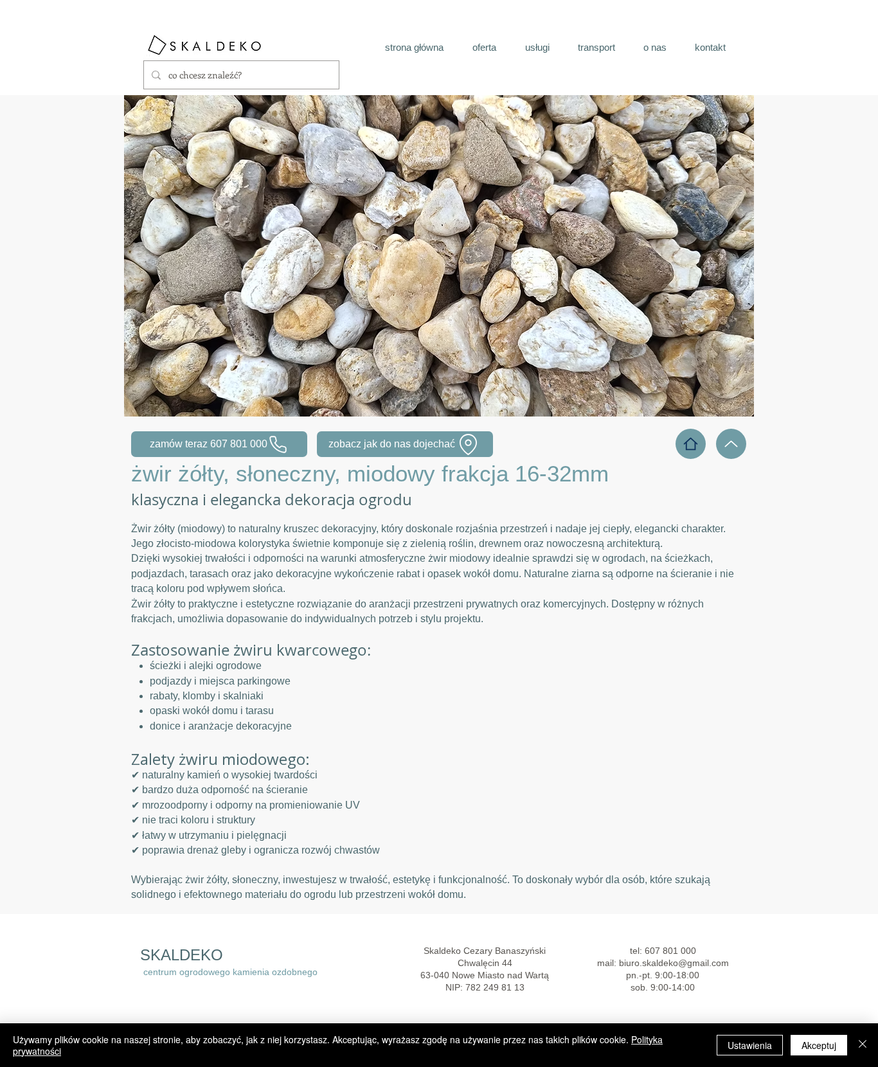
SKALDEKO (181, 955)
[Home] (691, 444)
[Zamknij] (862, 1045)
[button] (439, 256)
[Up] (731, 444)
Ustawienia (750, 1045)
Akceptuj (819, 1045)
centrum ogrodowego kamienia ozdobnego (230, 972)
